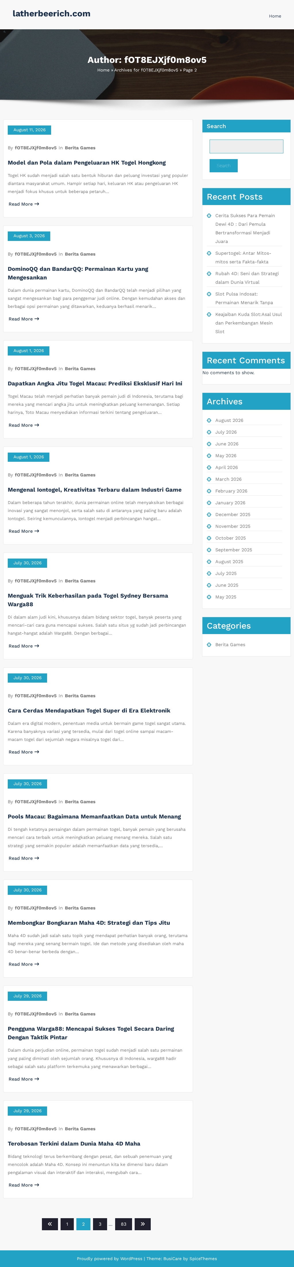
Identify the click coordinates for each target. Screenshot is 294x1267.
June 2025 (226, 585)
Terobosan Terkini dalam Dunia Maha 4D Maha (74, 1143)
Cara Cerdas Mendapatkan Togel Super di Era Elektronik (89, 710)
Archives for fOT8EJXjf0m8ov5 (146, 70)
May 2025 (225, 597)
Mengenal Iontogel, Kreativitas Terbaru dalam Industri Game (95, 489)
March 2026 (228, 479)
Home (275, 16)
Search (216, 126)
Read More (21, 204)
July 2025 (226, 573)
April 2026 (226, 467)
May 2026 (226, 455)
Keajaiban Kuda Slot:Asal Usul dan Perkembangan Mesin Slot (248, 323)
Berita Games (80, 147)
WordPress (131, 1258)
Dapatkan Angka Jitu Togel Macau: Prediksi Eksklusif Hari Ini (95, 383)
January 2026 (230, 502)
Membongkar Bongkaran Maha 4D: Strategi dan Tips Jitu (89, 922)
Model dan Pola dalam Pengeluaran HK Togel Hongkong (87, 162)
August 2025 (229, 561)
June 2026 (227, 444)
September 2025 (233, 550)
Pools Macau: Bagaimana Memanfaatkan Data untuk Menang (94, 816)
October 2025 (230, 538)
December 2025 (232, 514)
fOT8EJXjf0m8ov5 (36, 147)
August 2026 (229, 420)
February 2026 (231, 491)
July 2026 (226, 432)
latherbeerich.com (51, 13)
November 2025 (232, 526)
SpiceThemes (202, 1258)
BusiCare (173, 1258)
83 (123, 1224)
